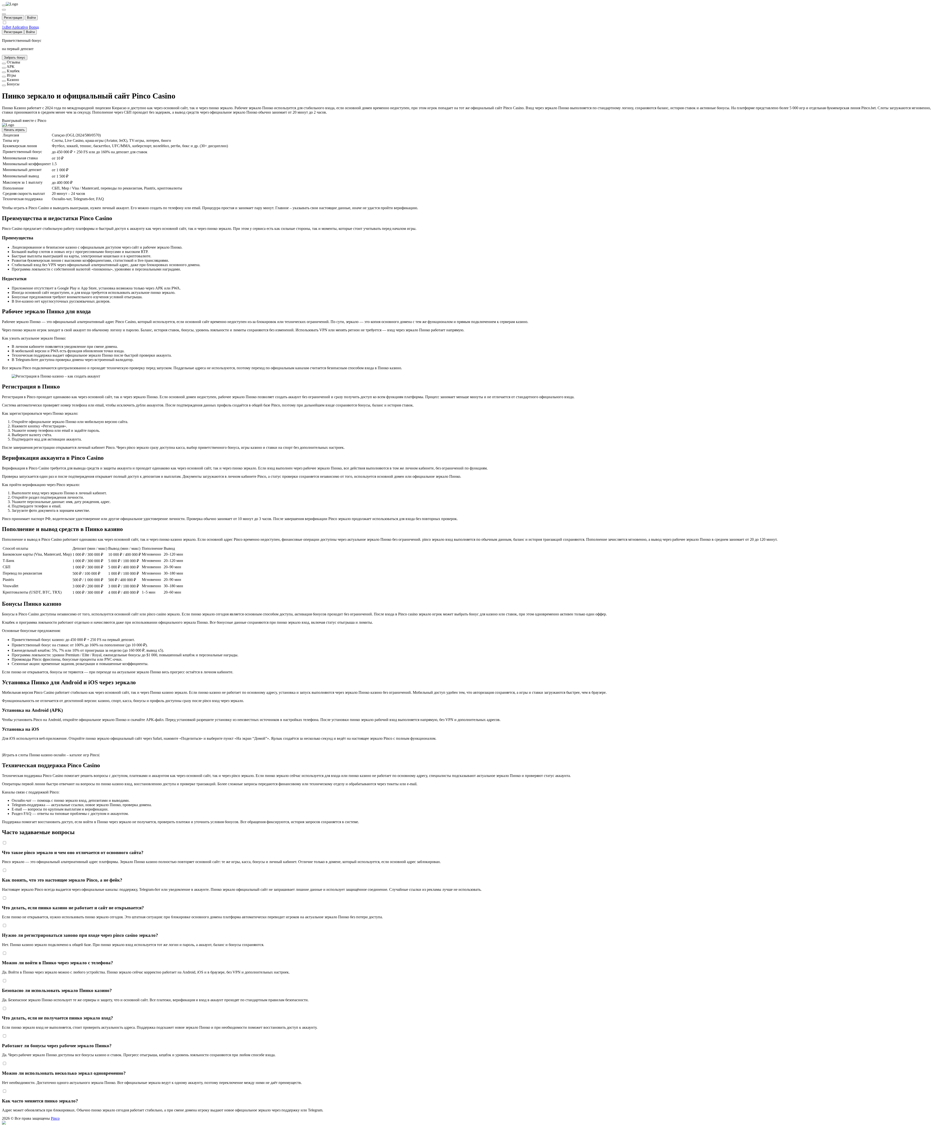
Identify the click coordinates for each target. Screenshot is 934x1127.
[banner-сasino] (4, 81)
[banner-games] (4, 76)
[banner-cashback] (4, 72)
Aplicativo (20, 27)
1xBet (6, 27)
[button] (467, 1123)
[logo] (4, 5)
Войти (31, 17)
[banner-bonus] (4, 85)
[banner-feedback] (4, 63)
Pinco (55, 1118)
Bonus (34, 27)
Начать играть (14, 130)
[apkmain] (4, 68)
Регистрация (13, 17)
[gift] (4, 14)
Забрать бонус (14, 57)
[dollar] (4, 9)
